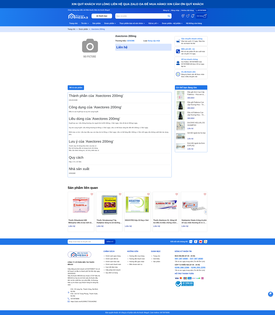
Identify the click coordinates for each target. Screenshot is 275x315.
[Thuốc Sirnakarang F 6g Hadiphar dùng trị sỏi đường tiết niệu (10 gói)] (109, 205)
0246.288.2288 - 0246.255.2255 (190, 267)
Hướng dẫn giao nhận (136, 261)
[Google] (205, 241)
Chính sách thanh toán (113, 264)
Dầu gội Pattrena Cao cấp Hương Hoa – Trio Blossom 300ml (196, 103)
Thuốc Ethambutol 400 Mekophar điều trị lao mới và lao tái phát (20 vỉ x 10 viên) (79, 221)
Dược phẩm (109, 23)
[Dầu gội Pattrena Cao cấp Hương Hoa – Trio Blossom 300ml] (180, 105)
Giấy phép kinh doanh (113, 270)
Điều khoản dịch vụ (135, 264)
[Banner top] (137, 4)
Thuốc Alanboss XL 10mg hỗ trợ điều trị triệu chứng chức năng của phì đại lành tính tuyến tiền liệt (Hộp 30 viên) (165, 221)
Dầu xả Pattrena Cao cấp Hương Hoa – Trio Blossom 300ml (196, 114)
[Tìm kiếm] (169, 16)
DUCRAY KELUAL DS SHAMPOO (196, 124)
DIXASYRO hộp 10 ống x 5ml (136, 220)
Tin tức (84, 23)
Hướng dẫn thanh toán (137, 259)
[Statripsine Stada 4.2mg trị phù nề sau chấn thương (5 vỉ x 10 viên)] (194, 205)
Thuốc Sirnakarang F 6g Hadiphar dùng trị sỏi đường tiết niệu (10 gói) (108, 221)
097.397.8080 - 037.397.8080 (189, 259)
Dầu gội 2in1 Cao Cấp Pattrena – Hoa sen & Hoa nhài (195, 93)
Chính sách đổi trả (112, 259)
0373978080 (201, 10)
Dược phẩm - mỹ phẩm (171, 23)
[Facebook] (195, 241)
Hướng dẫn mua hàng (136, 256)
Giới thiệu (156, 259)
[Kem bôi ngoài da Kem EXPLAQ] (180, 146)
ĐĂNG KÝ (110, 242)
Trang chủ (73, 23)
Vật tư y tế (152, 23)
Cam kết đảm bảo (112, 267)
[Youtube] (200, 241)
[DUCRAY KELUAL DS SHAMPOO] (180, 126)
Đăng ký (166, 10)
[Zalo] (190, 241)
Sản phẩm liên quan (83, 187)
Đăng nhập (175, 10)
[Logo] (78, 16)
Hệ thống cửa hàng (194, 23)
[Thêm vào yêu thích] (92, 194)
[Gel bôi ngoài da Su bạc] (180, 136)
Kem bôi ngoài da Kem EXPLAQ (196, 144)
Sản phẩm (96, 23)
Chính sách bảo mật (112, 261)
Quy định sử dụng (112, 273)
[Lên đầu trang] (271, 302)
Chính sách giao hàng (113, 256)
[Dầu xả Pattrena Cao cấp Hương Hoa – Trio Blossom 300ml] (180, 115)
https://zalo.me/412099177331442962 (84, 301)
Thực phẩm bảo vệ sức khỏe (131, 23)
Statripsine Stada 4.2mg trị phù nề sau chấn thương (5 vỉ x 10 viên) (194, 221)
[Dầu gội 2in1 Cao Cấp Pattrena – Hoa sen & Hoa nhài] (180, 95)
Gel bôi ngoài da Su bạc (196, 133)
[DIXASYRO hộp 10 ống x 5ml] (137, 205)
